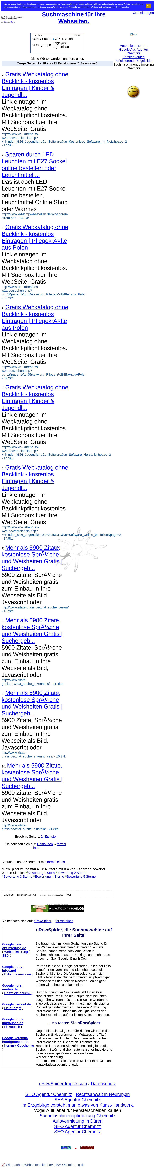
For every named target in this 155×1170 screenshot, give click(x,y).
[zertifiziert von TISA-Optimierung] (133, 97)
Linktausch (12, 1027)
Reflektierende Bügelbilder (133, 61)
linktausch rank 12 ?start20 (51, 895)
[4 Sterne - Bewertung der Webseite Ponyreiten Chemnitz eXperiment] (48, 876)
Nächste (50, 836)
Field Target (12, 1008)
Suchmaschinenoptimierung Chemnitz (78, 1115)
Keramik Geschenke (19, 1045)
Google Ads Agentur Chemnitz (133, 51)
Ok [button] (148, 6)
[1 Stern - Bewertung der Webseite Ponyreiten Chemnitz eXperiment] (40, 873)
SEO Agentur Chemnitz (48, 1094)
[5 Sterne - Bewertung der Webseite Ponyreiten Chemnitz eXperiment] (80, 876)
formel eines (56, 862)
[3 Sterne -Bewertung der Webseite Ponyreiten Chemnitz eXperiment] (17, 876)
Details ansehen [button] (122, 7)
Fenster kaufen (134, 57)
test (69, 894)
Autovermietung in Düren (77, 1121)
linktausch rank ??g (26, 895)
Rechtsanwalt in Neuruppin (103, 1094)
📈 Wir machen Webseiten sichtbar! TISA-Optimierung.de (43, 1165)
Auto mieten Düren (133, 46)
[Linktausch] (76, 1147)
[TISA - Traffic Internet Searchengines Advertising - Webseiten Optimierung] (133, 35)
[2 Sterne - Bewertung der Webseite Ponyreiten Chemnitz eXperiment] (71, 873)
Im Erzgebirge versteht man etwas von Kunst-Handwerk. (77, 1105)
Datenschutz (103, 1083)
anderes (9, 894)
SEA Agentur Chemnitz (77, 1099)
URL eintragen (143, 13)
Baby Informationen (18, 974)
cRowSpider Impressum (63, 1083)
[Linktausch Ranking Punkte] (66, 1147)
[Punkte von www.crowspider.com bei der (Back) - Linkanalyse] (87, 1147)
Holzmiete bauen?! (17, 993)
